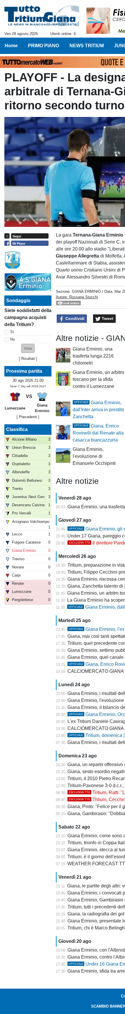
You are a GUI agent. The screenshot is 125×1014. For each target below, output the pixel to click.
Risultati (28, 358)
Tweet (107, 318)
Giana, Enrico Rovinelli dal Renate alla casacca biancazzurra (98, 432)
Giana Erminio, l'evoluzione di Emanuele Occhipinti (94, 456)
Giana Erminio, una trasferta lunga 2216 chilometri (93, 355)
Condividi (74, 318)
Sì (12, 332)
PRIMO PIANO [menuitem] (43, 45)
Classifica (17, 429)
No (12, 339)
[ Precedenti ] (28, 417)
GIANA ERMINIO (86, 291)
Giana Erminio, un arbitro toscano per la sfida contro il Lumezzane (98, 379)
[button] (28, 348)
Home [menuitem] (11, 45)
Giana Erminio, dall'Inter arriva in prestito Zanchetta (98, 409)
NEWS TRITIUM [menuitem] (86, 45)
